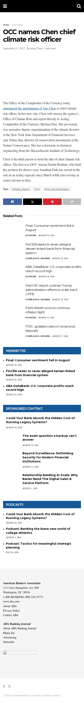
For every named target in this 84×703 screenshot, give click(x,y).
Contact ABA (10, 615)
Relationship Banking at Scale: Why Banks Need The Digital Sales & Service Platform (50, 479)
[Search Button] (79, 6)
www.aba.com (11, 601)
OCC (37, 189)
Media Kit (9, 633)
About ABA (10, 606)
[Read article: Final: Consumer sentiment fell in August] (13, 230)
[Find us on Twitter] (9, 686)
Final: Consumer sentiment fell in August (38, 360)
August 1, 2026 (29, 488)
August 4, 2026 (13, 537)
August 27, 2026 (60, 336)
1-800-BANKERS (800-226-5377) (23, 597)
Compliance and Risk (37, 258)
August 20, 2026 (14, 427)
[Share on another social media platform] (72, 201)
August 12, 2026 (30, 466)
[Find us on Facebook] (4, 686)
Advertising (10, 637)
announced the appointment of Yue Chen (29, 108)
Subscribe (8, 642)
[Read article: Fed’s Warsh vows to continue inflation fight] (13, 313)
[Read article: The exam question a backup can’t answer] (11, 440)
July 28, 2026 (12, 552)
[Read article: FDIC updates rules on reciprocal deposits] (13, 331)
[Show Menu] (5, 6)
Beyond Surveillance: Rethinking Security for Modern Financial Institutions (47, 457)
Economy (30, 235)
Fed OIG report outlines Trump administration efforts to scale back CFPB (51, 290)
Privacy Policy (11, 610)
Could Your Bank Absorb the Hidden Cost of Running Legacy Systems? (40, 420)
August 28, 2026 (46, 235)
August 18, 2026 (30, 445)
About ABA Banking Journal (19, 628)
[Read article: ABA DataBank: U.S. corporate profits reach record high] (13, 272)
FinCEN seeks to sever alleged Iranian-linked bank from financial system (50, 248)
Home (6, 24)
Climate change (21, 189)
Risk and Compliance (57, 189)
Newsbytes (17, 24)
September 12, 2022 (14, 48)
